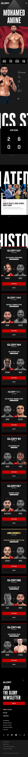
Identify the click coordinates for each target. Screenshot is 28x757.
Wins (4, 59)
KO (23, 59)
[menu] (26, 3)
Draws (17, 59)
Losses (10, 59)
